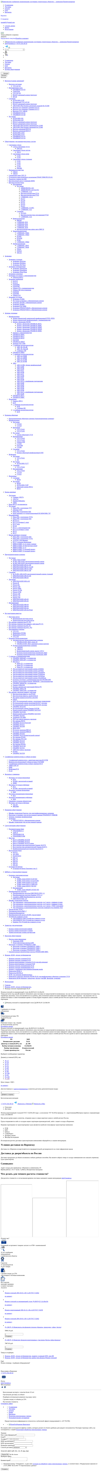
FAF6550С (16, 286)
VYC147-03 (17, 93)
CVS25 (19, 474)
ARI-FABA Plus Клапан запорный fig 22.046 (28, 127)
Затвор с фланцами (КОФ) (22, 322)
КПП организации (7, 1443)
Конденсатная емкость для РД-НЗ (24, 694)
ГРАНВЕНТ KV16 (19, 138)
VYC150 (16, 636)
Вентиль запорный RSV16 (22, 129)
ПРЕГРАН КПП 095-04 (21, 608)
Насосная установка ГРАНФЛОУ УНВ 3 (26, 948)
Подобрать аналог (7, 1026)
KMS (10, 767)
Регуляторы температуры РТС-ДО (20, 627)
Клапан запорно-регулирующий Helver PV (27, 687)
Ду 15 (7, 1061)
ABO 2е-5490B (22, 358)
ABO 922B (20, 394)
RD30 (19, 483)
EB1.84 (15, 865)
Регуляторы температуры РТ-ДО (20, 622)
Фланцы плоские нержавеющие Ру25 (21, 967)
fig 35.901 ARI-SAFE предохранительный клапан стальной (33, 574)
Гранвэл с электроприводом (22, 333)
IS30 (14, 799)
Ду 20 (7, 1062)
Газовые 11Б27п (18, 497)
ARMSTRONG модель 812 (30, 190)
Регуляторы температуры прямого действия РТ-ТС (26, 624)
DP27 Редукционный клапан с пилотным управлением (31, 701)
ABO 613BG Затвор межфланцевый (29, 365)
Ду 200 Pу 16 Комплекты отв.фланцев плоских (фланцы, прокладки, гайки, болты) (33, 1327)
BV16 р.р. (16, 520)
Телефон (4, 1439)
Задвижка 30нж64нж (20, 270)
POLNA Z (16, 662)
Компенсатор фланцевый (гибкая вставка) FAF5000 (26, 762)
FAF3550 (16, 340)
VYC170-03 (21, 438)
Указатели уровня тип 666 (17, 179)
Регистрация (9, 29)
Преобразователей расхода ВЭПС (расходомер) (25, 915)
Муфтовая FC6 (14, 769)
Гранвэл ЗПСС (18, 401)
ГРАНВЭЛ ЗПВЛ (18, 352)
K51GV (15, 283)
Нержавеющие (18, 436)
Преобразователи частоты (17, 891)
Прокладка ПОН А (15, 971)
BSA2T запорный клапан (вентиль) (25, 124)
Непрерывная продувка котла (23, 618)
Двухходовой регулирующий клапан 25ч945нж (29, 674)
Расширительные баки (16, 829)
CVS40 (19, 447)
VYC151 (16, 631)
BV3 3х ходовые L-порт (21, 522)
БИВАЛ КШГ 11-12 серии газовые (24, 544)
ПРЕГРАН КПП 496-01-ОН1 (22, 569)
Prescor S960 (17, 588)
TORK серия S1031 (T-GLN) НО (28, 881)
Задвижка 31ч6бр (19, 299)
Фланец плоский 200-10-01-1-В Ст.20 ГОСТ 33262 (22, 1318)
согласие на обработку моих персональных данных (50, 1464)
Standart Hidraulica (19, 501)
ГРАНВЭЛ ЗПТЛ (18, 338)
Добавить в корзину (7, 1094)
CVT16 (19, 472)
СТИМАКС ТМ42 (23, 242)
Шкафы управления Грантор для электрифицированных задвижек (31, 813)
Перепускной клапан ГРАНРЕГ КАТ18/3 (27, 714)
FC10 (10, 771)
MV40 (15, 97)
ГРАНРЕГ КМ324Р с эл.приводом (24, 658)
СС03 (19, 157)
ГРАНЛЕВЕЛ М (18, 834)
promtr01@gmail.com (8, 22)
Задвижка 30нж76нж (20, 272)
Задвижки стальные (15, 259)
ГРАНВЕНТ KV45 (19, 113)
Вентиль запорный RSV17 (22, 131)
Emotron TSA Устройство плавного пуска (27, 922)
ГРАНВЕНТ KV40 (19, 115)
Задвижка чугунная (15, 297)
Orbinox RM (21, 442)
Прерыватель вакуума (16, 170)
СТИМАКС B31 (22, 222)
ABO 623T (20, 374)
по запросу (4, 1085)
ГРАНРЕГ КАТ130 (19, 746)
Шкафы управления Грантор (18, 900)
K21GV (15, 281)
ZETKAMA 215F (18, 100)
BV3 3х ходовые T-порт (21, 529)
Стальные (12, 98)
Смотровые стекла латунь (21, 150)
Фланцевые (13, 399)
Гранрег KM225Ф (19, 685)
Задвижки (12, 818)
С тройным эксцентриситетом (23, 345)
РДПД (15, 699)
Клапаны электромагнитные (18, 875)
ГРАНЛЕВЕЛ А (18, 831)
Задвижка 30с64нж (19, 263)
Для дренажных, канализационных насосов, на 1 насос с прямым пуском (37, 902)
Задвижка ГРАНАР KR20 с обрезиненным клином (30, 308)
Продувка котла (14, 617)
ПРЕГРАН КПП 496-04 (21, 606)
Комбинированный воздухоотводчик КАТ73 (28, 849)
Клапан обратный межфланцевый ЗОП (30, 453)
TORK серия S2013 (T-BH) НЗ (27, 884)
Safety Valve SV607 (19, 560)
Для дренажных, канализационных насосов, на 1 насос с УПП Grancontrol (38, 906)
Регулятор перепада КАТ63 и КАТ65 (25, 697)
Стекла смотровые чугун (21, 147)
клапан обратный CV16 (25, 435)
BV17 (15, 533)
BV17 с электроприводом (21, 528)
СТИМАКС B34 (22, 227)
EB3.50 (15, 861)
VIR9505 (20, 647)
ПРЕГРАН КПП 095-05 (21, 601)
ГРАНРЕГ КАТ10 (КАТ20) (22, 723)
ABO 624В (20, 376)
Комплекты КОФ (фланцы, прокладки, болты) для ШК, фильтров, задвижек (34, 978)
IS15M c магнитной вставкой (23, 788)
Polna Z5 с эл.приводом (25, 667)
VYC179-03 (21, 471)
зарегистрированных (21, 1089)
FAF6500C (16, 284)
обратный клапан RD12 (25, 487)
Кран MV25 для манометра (18, 504)
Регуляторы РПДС (19, 721)
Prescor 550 (16, 597)
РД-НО (15, 751)
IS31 (14, 795)
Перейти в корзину (22, 38)
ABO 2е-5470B (22, 361)
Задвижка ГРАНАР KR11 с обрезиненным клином (30, 310)
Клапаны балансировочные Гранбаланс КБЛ (32, 653)
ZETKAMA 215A (19, 134)
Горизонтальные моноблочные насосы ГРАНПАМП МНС (28, 952)
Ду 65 (7, 1075)
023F (18, 406)
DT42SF (19, 238)
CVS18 (19, 426)
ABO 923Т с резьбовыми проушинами (30, 381)
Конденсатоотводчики (16, 182)
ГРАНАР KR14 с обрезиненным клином (26, 820)
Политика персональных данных (20, 1416)
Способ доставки (6, 1447)
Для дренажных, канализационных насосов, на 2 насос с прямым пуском (37, 904)
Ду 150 (7, 1077)
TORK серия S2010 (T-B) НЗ (26, 886)
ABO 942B (20, 385)
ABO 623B (20, 372)
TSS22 (19, 249)
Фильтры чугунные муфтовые (19, 785)
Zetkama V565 (17, 510)
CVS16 (19, 424)
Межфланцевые (14, 316)
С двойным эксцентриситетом (23, 354)
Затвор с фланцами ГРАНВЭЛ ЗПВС (29, 325)
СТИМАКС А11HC (27, 208)
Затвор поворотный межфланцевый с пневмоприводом (32, 320)
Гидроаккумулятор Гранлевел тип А (25, 868)
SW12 (19, 152)
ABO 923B (20, 379)
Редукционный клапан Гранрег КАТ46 (26, 708)
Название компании (7, 1445)
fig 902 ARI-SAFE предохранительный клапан (28, 563)
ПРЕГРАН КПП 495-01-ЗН (22, 565)
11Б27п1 (15, 499)
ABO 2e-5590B (22, 356)
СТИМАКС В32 (22, 224)
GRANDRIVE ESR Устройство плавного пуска (29, 918)
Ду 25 (7, 1064)
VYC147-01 (17, 86)
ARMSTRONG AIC (27, 188)
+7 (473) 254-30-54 (21, 43)
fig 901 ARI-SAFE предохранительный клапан (28, 561)
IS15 (14, 787)
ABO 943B (20, 386)
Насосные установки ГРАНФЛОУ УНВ (22, 944)
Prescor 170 (16, 595)
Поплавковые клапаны (16, 629)
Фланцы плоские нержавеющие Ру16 (21, 966)
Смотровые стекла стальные (22, 159)
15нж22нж (16, 91)
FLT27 (23, 206)
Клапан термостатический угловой (21, 930)
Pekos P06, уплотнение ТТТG (23, 517)
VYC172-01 (21, 431)
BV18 (15, 526)
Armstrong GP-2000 (19, 717)
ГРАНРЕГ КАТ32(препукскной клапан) (26, 735)
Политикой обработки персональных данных (31, 1429)
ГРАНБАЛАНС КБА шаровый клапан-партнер (33, 644)
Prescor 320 (16, 586)
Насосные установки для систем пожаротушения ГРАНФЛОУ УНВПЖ (33, 815)
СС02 (19, 156)
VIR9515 (20, 649)
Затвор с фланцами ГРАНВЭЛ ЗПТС (29, 324)
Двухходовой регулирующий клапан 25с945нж (29, 676)
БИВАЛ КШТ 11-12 (19, 547)
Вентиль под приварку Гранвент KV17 (26, 109)
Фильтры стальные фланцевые (19, 790)
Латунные (16, 422)
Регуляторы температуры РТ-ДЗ (20, 626)
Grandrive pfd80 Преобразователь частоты (27, 897)
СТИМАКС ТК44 (23, 247)
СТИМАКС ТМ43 (23, 235)
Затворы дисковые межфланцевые (20, 817)
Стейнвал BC (21, 408)
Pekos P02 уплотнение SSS (22, 511)
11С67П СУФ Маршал (20, 540)
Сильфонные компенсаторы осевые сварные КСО (26, 764)
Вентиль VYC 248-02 (20, 111)
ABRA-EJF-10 (13, 765)
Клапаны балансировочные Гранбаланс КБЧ (32, 654)
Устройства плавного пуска (18, 916)
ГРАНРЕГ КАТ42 (19, 733)
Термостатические (19, 244)
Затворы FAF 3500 (19, 343)
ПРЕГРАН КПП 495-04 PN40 (23, 610)
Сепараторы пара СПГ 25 (17, 175)
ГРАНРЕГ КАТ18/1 (19, 712)
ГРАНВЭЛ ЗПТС (18, 395)
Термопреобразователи (16, 913)
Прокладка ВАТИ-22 (16, 973)
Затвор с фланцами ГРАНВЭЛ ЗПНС (29, 331)
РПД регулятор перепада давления (24, 719)
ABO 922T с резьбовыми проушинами (30, 392)
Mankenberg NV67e (19, 635)
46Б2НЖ (16, 806)
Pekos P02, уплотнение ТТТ (22, 508)
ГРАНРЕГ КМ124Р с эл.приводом (24, 660)
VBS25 (15, 172)
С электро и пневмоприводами (19, 656)
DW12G (19, 148)
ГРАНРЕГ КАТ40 (19, 726)
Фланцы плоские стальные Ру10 (20, 960)
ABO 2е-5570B (22, 360)
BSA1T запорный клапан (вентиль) (25, 122)
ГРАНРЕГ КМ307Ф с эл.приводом (24, 683)
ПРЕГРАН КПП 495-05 (21, 599)
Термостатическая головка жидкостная (22, 932)
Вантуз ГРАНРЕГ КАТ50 (21, 840)
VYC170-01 (21, 429)
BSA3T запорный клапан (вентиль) (25, 104)
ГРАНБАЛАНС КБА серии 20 (27, 642)
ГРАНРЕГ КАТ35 (19, 742)
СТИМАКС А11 (26, 209)
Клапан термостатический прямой (20, 929)
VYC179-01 (21, 458)
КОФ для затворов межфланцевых (20, 975)
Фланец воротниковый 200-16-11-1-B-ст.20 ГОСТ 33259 (24, 1310)
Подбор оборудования (12, 69)
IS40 (14, 792)
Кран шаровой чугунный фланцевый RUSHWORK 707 (32, 513)
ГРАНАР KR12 (18, 277)
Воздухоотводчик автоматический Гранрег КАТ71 (30, 847)
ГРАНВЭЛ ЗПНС (19, 334)
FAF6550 (16, 292)
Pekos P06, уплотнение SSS (22, 519)
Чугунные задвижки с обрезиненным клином (28, 301)
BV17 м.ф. (16, 524)
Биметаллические (19, 218)
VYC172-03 (21, 440)
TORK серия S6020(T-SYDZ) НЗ (28, 890)
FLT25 (23, 204)
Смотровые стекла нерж (21, 154)
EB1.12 (15, 858)
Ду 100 (7, 1073)
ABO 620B (20, 367)
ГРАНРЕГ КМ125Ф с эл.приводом (24, 690)
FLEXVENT (17, 856)
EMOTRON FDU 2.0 (20, 898)
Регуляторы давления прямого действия (22, 692)
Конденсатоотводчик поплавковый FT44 (35, 215)
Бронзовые (16, 427)
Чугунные (12, 116)
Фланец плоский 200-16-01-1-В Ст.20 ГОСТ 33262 (22, 1293)
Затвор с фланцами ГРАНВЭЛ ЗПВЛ (29, 327)
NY (18, 460)
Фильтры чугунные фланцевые (19, 778)
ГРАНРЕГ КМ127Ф (19, 688)
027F (18, 412)
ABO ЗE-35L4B (22, 347)
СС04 (19, 166)
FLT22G (23, 213)
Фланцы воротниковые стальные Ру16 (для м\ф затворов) (28, 962)
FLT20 (23, 200)
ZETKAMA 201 (18, 118)
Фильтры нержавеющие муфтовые (20, 797)
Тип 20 (15, 804)
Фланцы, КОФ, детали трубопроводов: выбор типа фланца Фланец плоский (31, 1358)
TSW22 (19, 251)
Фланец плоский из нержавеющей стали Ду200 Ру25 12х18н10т (26, 1301)
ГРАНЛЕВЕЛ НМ (19, 836)
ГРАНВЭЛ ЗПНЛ (19, 342)
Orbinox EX (17, 295)
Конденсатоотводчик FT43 (30, 195)
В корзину (9, 1336)
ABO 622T (20, 370)
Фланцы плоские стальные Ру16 (20, 958)
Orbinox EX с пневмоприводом (23, 288)
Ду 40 (7, 1068)
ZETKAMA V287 (23, 485)
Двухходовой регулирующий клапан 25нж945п (29, 672)
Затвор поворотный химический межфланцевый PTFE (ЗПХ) (34, 318)
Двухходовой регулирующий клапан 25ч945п (28, 669)
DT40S (19, 236)
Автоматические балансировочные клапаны (28, 640)
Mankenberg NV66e (19, 633)
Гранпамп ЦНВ (18, 941)
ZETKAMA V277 (23, 463)
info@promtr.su (10, 43)
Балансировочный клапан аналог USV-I (30, 651)
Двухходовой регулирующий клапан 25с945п (28, 671)
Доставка (8, 7)
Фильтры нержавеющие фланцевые (21, 794)
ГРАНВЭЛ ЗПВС (19, 397)
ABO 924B (20, 383)
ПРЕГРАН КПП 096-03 (21, 577)
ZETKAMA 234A (19, 133)
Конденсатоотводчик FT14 (30, 193)
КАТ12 (15, 852)
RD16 (19, 488)
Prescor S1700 (17, 590)
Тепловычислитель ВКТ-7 (18, 911)
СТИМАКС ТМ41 (23, 233)
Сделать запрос (10, 26)
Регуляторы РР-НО (19, 744)
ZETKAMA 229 (18, 120)
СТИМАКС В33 (22, 226)
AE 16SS (16, 854)
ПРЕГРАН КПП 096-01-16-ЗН (23, 567)
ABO (14, 363)
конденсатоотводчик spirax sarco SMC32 (30, 229)
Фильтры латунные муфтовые (19, 803)
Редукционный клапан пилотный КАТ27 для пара (30, 703)
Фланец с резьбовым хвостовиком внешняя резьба (26, 969)
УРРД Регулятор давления (21, 750)
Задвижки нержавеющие (17, 266)
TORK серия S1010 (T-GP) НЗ (27, 879)
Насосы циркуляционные (17, 939)
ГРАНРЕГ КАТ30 (19, 753)
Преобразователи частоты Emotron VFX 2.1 (27, 895)
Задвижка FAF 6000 (19, 306)
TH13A (19, 253)
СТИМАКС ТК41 (23, 245)
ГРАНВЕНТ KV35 (19, 89)
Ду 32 (7, 1066)
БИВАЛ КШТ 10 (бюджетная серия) (25, 546)
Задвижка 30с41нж (19, 261)
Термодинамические (20, 231)
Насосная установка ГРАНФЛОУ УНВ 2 (26, 946)
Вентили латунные (15, 84)
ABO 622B (20, 368)
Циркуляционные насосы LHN (23, 943)
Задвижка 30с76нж (19, 265)
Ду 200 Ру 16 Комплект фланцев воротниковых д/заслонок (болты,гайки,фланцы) (32, 1340)
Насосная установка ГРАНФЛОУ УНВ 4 (26, 950)
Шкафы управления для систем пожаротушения (25, 822)
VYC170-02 (21, 451)
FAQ (6, 10)
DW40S (19, 168)
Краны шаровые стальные (17, 535)
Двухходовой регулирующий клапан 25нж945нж (29, 678)
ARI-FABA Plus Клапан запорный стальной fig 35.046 (31, 106)
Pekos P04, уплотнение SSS (22, 537)
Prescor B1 (16, 585)
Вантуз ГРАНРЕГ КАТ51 (21, 841)
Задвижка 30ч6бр (19, 304)
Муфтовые (12, 454)
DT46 (19, 240)
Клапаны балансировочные (18, 638)
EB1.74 (15, 859)
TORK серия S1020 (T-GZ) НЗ (27, 882)
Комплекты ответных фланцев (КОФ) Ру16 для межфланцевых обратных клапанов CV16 (39, 976)
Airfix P (15, 832)
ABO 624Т (20, 377)
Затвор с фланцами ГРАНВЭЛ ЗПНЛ (29, 329)
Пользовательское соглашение (19, 1418)
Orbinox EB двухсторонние (22, 290)
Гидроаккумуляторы (16, 867)
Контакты (8, 12)
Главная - (8, 985)
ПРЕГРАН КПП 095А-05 (21, 581)
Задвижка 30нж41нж (20, 268)
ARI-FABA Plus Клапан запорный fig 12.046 (28, 125)
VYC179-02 (21, 467)
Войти (7, 27)
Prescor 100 (16, 594)
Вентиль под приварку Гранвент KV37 (26, 107)
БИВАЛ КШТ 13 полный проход (24, 551)
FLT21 (23, 202)
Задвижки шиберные (16, 279)
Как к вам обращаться (8, 1435)
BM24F (19, 220)
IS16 (14, 779)
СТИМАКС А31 (26, 217)
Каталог (5, 73)
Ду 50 (7, 1070)
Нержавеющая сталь (16, 88)
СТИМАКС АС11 (27, 197)
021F (14, 403)
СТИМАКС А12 (26, 191)
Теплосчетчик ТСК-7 (16, 909)
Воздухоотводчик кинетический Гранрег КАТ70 (29, 845)
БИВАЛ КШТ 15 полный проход (24, 549)
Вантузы (12, 838)
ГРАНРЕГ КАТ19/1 (19, 706)
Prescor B (16, 583)
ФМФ (15, 783)
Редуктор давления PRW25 (22, 732)
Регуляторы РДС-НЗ (19, 739)
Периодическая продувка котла (23, 620)
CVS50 (19, 444)
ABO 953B (20, 390)
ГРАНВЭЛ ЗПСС (19, 336)
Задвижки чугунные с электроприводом (22, 275)
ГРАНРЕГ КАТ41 (19, 748)
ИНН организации (7, 1441)
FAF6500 (16, 293)
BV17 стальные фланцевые (22, 542)
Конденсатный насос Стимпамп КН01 (22, 181)
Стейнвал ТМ (21, 351)
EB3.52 (15, 863)
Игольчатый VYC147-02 (21, 102)
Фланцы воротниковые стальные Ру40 (22, 964)
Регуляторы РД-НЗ (19, 737)
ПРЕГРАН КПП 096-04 (21, 604)
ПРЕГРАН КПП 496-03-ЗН (22, 576)
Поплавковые (17, 184)
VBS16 (15, 173)
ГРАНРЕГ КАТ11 (19, 724)
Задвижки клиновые (16, 274)
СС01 (19, 161)
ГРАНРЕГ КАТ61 (19, 715)
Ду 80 (7, 1071)
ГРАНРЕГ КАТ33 (19, 741)
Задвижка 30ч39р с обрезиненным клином (27, 302)
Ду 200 (7, 1079)
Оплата (7, 8)
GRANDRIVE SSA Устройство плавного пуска (29, 920)
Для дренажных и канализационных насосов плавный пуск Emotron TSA (38, 907)
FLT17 (23, 199)
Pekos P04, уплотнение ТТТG (23, 538)
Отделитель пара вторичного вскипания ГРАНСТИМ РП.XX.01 (31, 177)
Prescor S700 (17, 592)
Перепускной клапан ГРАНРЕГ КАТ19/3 (27, 710)
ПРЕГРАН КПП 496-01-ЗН (22, 570)
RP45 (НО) (16, 728)
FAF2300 (20, 445)
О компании (9, 5)
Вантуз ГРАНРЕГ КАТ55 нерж (23, 843)
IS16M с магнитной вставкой (23, 781)
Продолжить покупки (8, 38)
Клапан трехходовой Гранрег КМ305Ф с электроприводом (33, 681)
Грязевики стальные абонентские (20, 801)
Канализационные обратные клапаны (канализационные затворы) (31, 418)
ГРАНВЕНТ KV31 (19, 136)
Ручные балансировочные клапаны (25, 645)
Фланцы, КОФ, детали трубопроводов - (18, 987)
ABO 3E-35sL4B (22, 349)
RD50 (19, 479)
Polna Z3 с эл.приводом (25, 665)
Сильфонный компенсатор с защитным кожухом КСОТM (28, 760)
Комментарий (5, 1460)
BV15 (15, 531)
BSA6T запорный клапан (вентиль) (25, 95)
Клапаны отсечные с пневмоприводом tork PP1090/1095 (32, 680)
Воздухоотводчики (15, 850)
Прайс (11, 1412)
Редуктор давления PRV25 (22, 730)
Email (3, 1437)
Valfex (15, 502)
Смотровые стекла (15, 145)
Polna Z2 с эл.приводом (25, 663)
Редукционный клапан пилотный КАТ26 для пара (30, 705)
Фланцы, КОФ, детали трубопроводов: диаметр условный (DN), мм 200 (29, 1356)
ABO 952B (20, 388)
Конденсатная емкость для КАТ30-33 (25, 696)
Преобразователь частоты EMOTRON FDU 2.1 (29, 893)
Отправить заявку (7, 1403)
